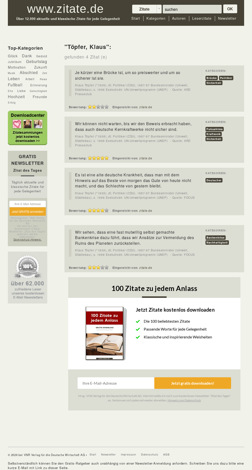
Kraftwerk (213, 134)
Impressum (128, 454)
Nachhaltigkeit (217, 242)
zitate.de (145, 107)
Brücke (211, 78)
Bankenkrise (215, 237)
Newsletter (227, 18)
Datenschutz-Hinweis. (28, 239)
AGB (166, 454)
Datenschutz (149, 454)
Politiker (226, 78)
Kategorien (156, 18)
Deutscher (213, 180)
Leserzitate (202, 18)
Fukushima (214, 129)
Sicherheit (213, 83)
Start (135, 18)
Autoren (179, 18)
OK (230, 9)
